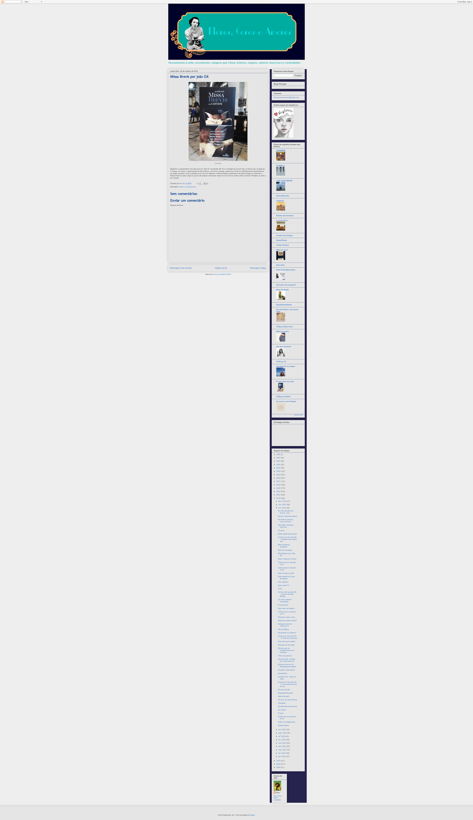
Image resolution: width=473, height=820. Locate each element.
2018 (278, 478)
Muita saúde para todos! (287, 534)
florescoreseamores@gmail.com (286, 97)
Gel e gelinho (283, 582)
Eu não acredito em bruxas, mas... (285, 512)
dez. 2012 (283, 501)
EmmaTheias (281, 240)
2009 (278, 767)
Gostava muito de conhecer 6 (285, 625)
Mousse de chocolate (286, 645)
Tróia (280, 589)
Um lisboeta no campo (285, 366)
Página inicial (221, 268)
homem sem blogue (284, 235)
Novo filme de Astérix (286, 608)
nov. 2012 (283, 504)
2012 (278, 498)
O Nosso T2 (281, 361)
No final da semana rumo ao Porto (285, 521)
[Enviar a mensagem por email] (197, 183)
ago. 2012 (283, 733)
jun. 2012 (282, 740)
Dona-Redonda (282, 196)
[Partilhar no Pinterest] (207, 183)
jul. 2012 (282, 736)
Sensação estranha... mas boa (286, 526)
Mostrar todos (298, 415)
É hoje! (280, 713)
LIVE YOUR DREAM (284, 181)
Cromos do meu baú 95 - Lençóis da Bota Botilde (287, 594)
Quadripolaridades (284, 305)
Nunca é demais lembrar (287, 516)
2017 (278, 481)
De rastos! (282, 710)
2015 (278, 488)
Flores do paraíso (285, 656)
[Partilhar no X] (202, 183)
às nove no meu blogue (286, 401)
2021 (278, 468)
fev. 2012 (282, 753)
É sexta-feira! (283, 605)
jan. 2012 (282, 756)
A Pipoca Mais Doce (284, 327)
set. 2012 (282, 730)
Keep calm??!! (283, 585)
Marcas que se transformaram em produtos (286, 650)
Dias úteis (280, 265)
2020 (278, 471)
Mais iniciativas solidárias (284, 546)
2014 (278, 491)
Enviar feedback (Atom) (222, 274)
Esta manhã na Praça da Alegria (286, 577)
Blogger (252, 815)
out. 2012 (282, 508)
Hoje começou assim (286, 573)
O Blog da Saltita (283, 396)
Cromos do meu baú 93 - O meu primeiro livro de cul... (287, 684)
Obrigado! (282, 703)
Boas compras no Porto (287, 559)
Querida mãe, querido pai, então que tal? (286, 660)
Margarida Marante (285, 693)
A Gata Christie (282, 245)
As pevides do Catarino (287, 633)
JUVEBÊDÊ (280, 150)
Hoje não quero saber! (287, 641)
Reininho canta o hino (286, 617)
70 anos (281, 530)
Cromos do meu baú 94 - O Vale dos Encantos (287, 637)
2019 (278, 475)
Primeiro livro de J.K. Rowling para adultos (287, 665)
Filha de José (282, 250)
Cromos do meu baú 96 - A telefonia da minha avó (287, 539)
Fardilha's (280, 166)
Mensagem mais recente (181, 268)
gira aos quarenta (283, 346)
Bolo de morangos (285, 550)
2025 (278, 454)
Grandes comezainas (286, 670)
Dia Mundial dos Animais (287, 706)
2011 (278, 761)
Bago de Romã (282, 290)
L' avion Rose (282, 220)
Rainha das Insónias (285, 216)
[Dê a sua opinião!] (200, 183)
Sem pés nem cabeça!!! (286, 285)
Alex (278, 793)
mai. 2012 (283, 743)
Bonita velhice (283, 725)
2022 (278, 465)
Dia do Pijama (283, 629)
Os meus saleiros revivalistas (285, 601)
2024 (278, 458)
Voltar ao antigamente (286, 722)
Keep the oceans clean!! (287, 620)
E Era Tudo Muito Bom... (286, 270)
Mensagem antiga (258, 268)
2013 (278, 495)
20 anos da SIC (284, 690)
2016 (278, 485)
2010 (278, 764)
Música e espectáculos (188, 187)
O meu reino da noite (285, 381)
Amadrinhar (282, 673)
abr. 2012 (282, 746)
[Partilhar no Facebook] (204, 183)
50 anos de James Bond (287, 700)
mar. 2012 (283, 750)
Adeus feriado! (283, 696)
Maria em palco (282, 331)
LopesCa (280, 201)
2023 (278, 461)
